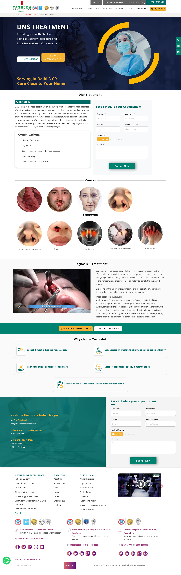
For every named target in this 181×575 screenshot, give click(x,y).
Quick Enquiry (133, 2)
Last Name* (129, 114)
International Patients (114, 2)
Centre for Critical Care (24, 483)
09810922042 (157, 2)
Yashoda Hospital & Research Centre (36, 529)
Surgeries (89, 8)
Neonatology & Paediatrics (26, 496)
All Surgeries (30, 14)
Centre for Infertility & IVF (26, 508)
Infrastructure (59, 483)
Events (56, 487)
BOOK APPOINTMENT (53, 57)
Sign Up (69, 565)
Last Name (150, 408)
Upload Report (103, 135)
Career (56, 496)
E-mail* (100, 124)
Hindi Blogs (58, 505)
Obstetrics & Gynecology (25, 492)
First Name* (101, 114)
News (56, 492)
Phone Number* (131, 124)
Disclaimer (84, 496)
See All (18, 513)
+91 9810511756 (18, 447)
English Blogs (59, 501)
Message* (101, 144)
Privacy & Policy (86, 487)
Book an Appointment (139, 8)
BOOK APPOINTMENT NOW (77, 328)
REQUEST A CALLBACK (109, 328)
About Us (96, 2)
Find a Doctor (121, 8)
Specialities (77, 8)
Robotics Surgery (22, 479)
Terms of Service (87, 509)
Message (115, 439)
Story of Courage (104, 8)
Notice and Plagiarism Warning (93, 505)
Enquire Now (159, 8)
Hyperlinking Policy (88, 501)
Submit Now (122, 166)
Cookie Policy (85, 492)
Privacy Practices (87, 479)
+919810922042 (30, 59)
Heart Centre (20, 487)
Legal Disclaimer (87, 483)
